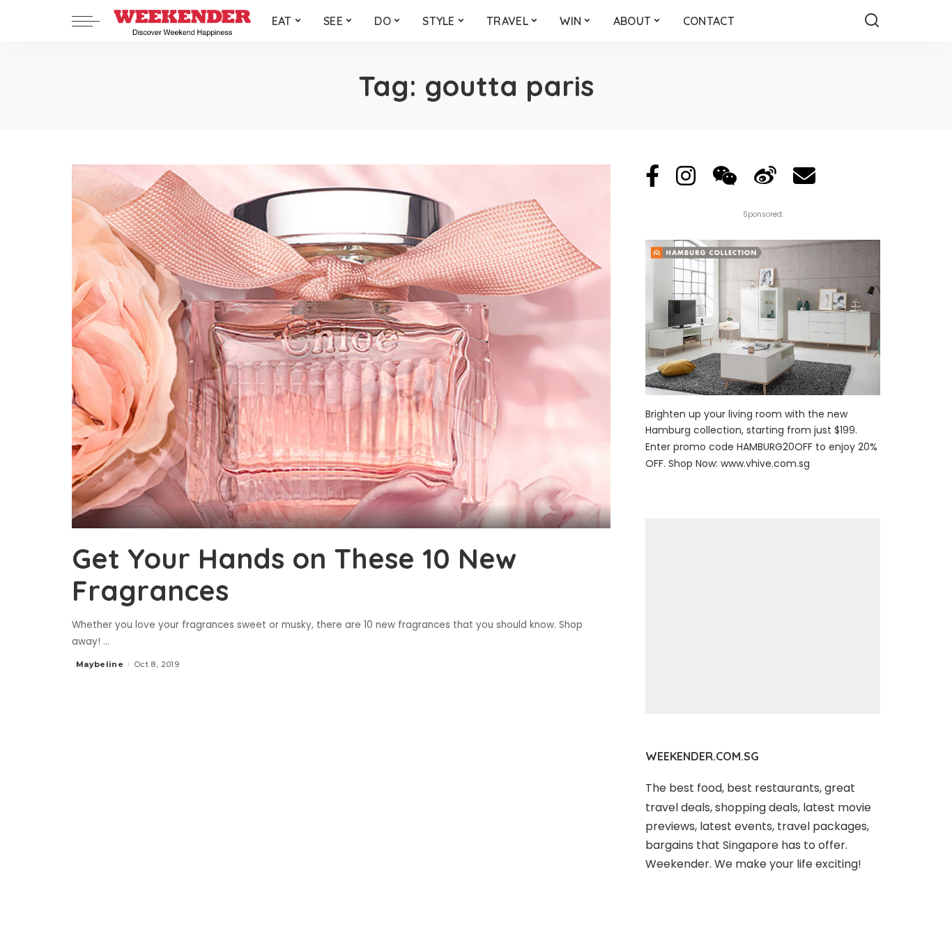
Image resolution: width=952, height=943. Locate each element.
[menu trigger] (93, 21)
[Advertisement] (762, 616)
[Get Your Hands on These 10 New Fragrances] (341, 346)
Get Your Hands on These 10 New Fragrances (294, 574)
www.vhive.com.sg (765, 463)
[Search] (871, 21)
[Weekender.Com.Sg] (182, 21)
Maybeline (99, 664)
